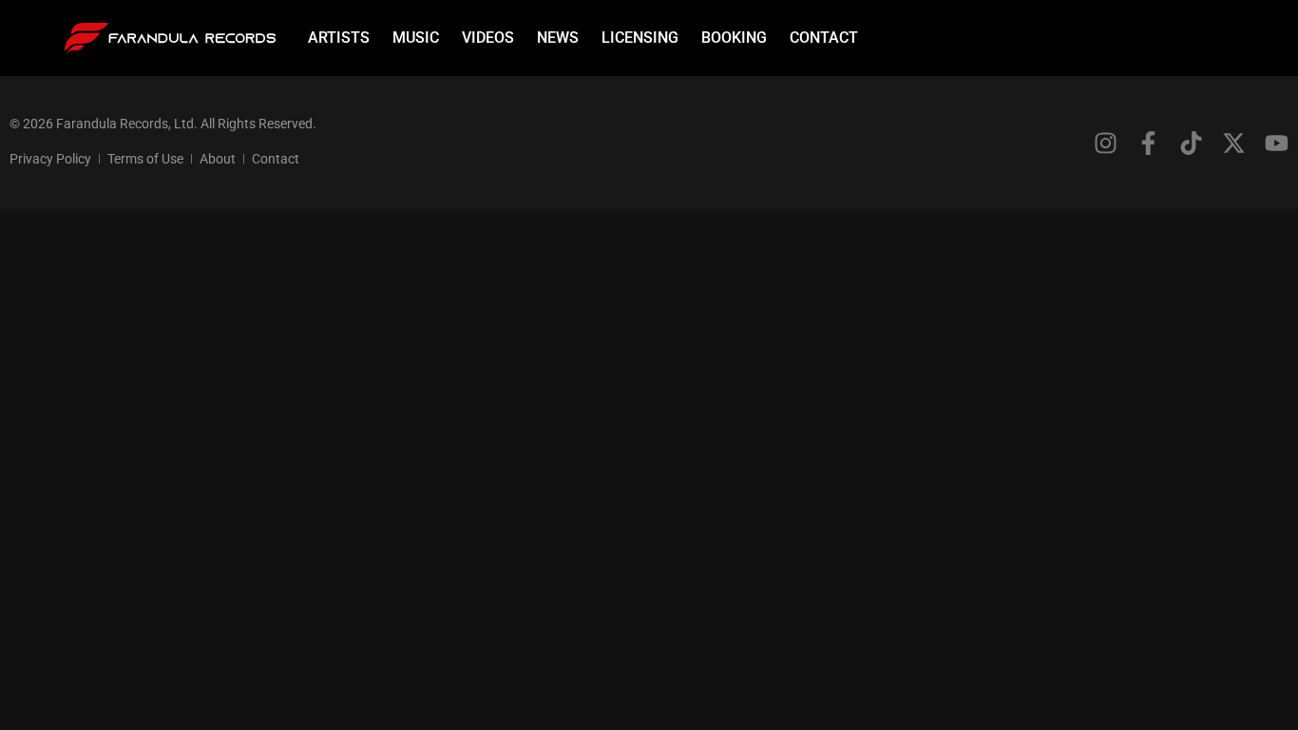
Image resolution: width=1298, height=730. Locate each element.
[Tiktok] (1191, 143)
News (558, 38)
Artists (339, 38)
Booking (734, 38)
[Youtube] (1276, 143)
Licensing (639, 38)
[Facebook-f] (1148, 143)
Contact (824, 38)
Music (415, 38)
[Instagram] (1105, 143)
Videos (488, 38)
